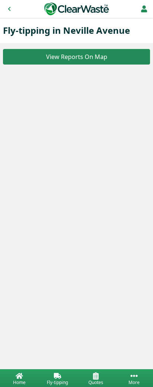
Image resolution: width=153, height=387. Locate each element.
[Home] (76, 9)
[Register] (144, 9)
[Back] (9, 9)
